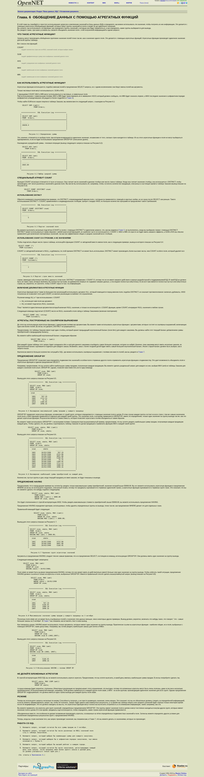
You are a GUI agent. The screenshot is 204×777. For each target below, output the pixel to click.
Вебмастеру (182, 775)
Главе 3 (122, 230)
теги (146, 3)
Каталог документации (26, 11)
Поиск (142, 3)
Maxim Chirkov (181, 773)
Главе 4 (70, 98)
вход (167, 0)
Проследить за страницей (27, 775)
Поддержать (172, 775)
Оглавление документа (69, 11)
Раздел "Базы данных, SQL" (48, 11)
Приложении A (37, 755)
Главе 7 (141, 352)
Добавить (163, 775)
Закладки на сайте (25, 773)
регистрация (172, 0)
